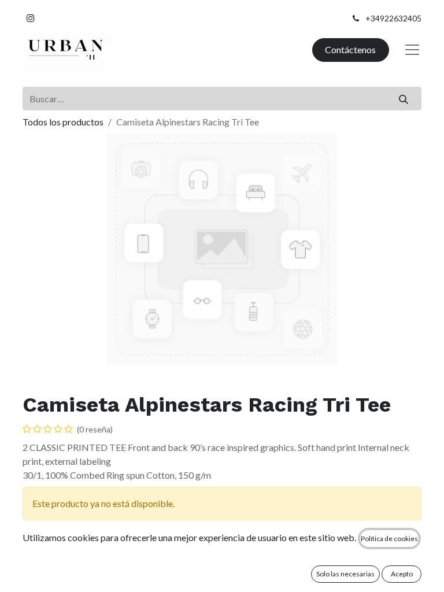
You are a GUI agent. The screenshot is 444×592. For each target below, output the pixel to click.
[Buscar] (403, 98)
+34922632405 (393, 18)
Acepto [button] (402, 573)
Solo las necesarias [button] (345, 573)
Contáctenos (350, 49)
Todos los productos (63, 121)
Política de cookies (389, 538)
